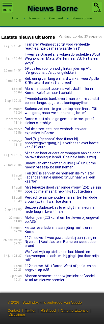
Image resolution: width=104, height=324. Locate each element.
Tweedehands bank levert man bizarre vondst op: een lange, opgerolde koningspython (62, 101)
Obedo (76, 302)
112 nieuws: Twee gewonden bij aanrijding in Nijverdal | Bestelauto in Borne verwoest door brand (61, 242)
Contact (14, 310)
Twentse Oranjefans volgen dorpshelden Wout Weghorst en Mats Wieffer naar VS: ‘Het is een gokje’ (62, 58)
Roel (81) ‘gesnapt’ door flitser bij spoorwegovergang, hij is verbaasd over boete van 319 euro (62, 143)
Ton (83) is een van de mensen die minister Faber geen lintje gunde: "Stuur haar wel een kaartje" (60, 177)
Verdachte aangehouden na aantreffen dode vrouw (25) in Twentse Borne (61, 199)
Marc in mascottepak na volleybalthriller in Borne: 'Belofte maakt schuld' (59, 91)
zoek (97, 10)
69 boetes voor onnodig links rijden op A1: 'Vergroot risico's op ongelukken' (58, 70)
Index (16, 18)
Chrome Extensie (74, 310)
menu (7, 10)
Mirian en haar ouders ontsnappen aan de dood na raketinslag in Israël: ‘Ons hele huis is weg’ (62, 155)
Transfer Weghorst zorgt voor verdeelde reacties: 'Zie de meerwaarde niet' (57, 46)
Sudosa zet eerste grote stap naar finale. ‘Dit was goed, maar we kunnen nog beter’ (61, 111)
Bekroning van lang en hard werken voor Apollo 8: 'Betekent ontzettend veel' (62, 81)
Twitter (30, 310)
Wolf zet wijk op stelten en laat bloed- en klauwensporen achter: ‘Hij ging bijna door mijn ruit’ (62, 256)
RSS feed (48, 310)
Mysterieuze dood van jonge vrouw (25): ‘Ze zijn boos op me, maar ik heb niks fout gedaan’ (63, 189)
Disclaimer (17, 314)
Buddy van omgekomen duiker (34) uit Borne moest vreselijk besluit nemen (60, 165)
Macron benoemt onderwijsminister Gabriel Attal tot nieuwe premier (60, 278)
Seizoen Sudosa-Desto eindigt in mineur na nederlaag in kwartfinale (59, 209)
